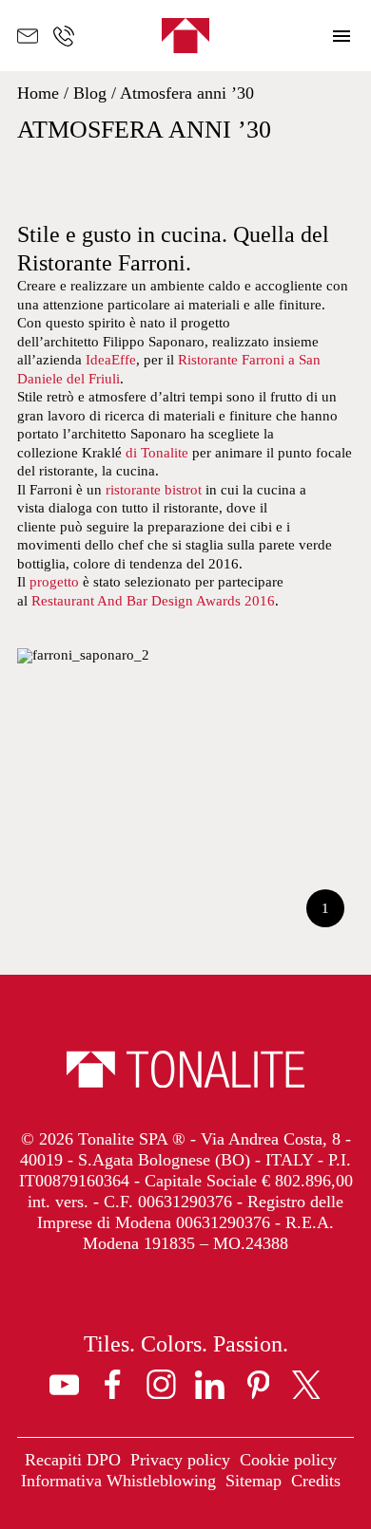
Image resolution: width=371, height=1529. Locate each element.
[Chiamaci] (63, 36)
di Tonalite (135, 452)
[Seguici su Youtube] (64, 1384)
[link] (73, 1460)
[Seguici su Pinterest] (258, 1384)
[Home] (185, 35)
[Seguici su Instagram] (161, 1384)
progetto (54, 581)
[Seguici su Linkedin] (210, 1384)
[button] (342, 36)
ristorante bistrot (154, 489)
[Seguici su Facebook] (112, 1384)
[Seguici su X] (307, 1384)
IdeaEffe (111, 359)
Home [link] (38, 93)
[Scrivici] (27, 36)
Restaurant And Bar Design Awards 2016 (153, 600)
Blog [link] (90, 93)
